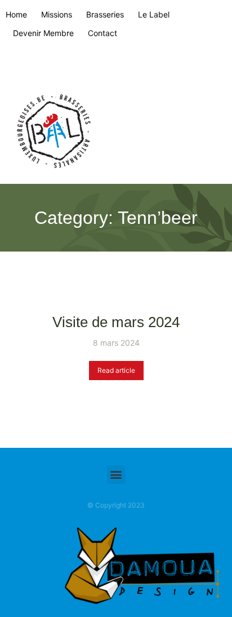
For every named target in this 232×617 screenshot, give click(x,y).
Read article (116, 370)
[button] (116, 474)
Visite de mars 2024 (116, 322)
